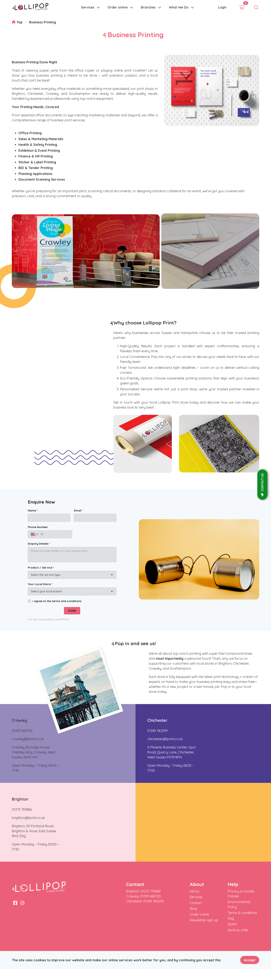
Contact (196, 903)
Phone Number (38, 527)
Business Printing (42, 22)
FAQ (231, 918)
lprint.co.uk (35, 739)
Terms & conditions (242, 913)
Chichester (157, 720)
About (194, 891)
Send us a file (238, 930)
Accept (249, 960)
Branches (148, 7)
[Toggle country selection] (34, 534)
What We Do (178, 7)
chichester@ (156, 739)
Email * (78, 510)
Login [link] (222, 7)
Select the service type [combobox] (45, 574)
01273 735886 (22, 809)
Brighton (20, 798)
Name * (33, 510)
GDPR (232, 924)
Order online (118, 7)
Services (87, 7)
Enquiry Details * (39, 543)
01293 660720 (22, 731)
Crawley (19, 720)
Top (18, 22)
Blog (193, 908)
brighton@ (20, 818)
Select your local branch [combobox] (46, 591)
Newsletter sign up (204, 920)
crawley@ (19, 739)
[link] (30, 7)
